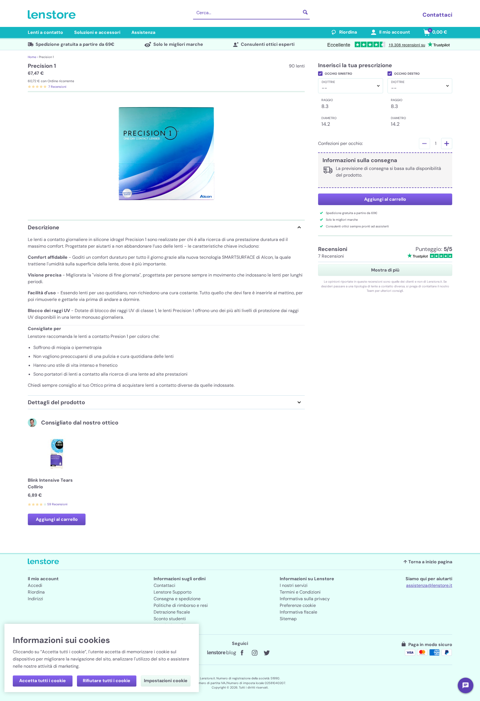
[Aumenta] (446, 143)
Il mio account (394, 32)
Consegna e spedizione (177, 599)
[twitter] (267, 653)
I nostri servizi (294, 585)
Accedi (35, 585)
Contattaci (437, 14)
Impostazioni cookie (166, 681)
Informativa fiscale (298, 612)
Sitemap (288, 619)
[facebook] (242, 653)
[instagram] (254, 653)
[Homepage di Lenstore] (53, 14)
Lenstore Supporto (172, 592)
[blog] (221, 653)
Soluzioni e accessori (97, 32)
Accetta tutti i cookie (42, 681)
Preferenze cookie (298, 605)
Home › (33, 57)
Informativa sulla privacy (305, 599)
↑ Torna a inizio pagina (427, 562)
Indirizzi (35, 599)
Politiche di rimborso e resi (181, 605)
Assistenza (143, 32)
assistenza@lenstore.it (429, 585)
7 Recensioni (57, 87)
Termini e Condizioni (300, 592)
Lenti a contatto (45, 32)
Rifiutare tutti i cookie (106, 681)
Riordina (348, 32)
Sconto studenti (170, 619)
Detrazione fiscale (172, 612)
